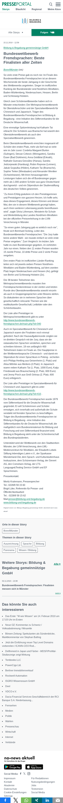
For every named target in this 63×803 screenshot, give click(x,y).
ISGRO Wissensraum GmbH (20, 681)
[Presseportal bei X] (23, 774)
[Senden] (57, 800)
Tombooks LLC (13, 660)
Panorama (9, 550)
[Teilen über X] (16, 800)
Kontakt (8, 782)
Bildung (40, 543)
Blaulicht (20, 9)
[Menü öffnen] (58, 4)
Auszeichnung (11, 543)
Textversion (37, 789)
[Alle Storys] (31, 26)
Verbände (10, 742)
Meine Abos (54, 9)
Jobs (33, 785)
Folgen (44, 32)
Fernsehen (11, 705)
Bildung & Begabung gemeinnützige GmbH (26, 48)
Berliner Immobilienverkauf (19, 670)
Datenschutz (10, 789)
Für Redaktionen (40, 778)
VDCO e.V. (11, 691)
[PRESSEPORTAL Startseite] (17, 4)
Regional (37, 9)
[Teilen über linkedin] (47, 800)
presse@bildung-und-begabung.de (26, 499)
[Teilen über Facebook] (5, 800)
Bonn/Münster (11, 69)
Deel (7, 686)
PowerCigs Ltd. (13, 665)
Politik (8, 716)
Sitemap (8, 796)
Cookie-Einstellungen (15, 792)
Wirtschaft (10, 732)
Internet (9, 737)
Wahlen (9, 721)
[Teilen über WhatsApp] (26, 800)
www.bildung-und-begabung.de (20, 502)
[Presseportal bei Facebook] (19, 774)
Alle (56, 564)
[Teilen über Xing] (37, 800)
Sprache (27, 543)
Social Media (38, 792)
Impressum (9, 778)
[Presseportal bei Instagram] (28, 773)
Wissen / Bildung (27, 550)
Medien (9, 711)
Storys (6, 9)
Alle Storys (14, 32)
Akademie (9, 785)
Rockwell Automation (16, 675)
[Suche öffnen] (51, 4)
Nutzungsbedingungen (43, 782)
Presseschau (12, 726)
